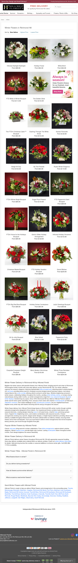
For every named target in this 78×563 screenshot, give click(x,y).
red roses (10, 391)
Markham (23, 490)
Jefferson (8, 498)
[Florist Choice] (61, 84)
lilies (15, 414)
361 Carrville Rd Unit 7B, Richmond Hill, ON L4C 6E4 (16, 537)
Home (2, 19)
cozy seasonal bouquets (57, 397)
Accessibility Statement (44, 555)
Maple (7, 492)
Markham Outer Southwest (29, 494)
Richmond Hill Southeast (63, 492)
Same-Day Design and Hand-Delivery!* (14, 1)
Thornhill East (16, 494)
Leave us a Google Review (69, 539)
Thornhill (47, 494)
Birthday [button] (30, 13)
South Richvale (39, 498)
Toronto (70, 488)
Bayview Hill (32, 496)
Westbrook (24, 496)
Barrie (44, 490)
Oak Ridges (21, 498)
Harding (59, 496)
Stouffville (8, 494)
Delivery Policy (56, 555)
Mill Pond (61, 494)
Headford (65, 496)
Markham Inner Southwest (62, 490)
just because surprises (44, 402)
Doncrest (53, 496)
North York (54, 494)
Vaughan (29, 490)
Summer (12, 13)
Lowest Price (34, 32)
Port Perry (50, 490)
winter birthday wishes (53, 395)
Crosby (38, 496)
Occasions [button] (20, 13)
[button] (73, 555)
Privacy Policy (32, 555)
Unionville (41, 494)
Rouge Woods (15, 496)
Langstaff (14, 498)
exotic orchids (21, 393)
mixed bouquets (60, 401)
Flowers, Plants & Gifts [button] (61, 13)
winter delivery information (63, 441)
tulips (56, 412)
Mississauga (9, 490)
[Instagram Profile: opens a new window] (72, 535)
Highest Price (24, 32)
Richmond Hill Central (16, 492)
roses (35, 412)
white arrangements (45, 389)
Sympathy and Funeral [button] (43, 13)
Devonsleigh (45, 496)
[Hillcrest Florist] (13, 7)
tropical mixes (20, 430)
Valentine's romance (11, 402)
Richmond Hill (37, 490)
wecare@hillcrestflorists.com (8, 540)
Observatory (30, 498)
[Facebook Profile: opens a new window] (76, 535)
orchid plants (52, 430)
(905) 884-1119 (4, 539)
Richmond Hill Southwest (47, 492)
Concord (26, 492)
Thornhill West (34, 492)
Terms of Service (22, 555)
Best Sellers (14, 32)
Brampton (16, 490)
